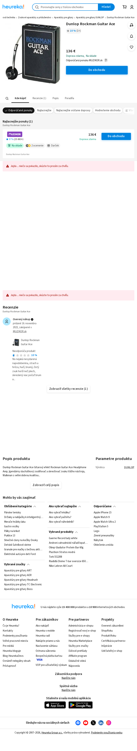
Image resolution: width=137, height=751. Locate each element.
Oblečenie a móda (103, 545)
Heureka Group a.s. (51, 733)
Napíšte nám (68, 678)
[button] (20, 98)
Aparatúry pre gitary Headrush (21, 580)
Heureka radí (43, 636)
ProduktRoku (108, 636)
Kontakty (8, 631)
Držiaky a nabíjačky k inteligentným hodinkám (23, 517)
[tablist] (47, 98)
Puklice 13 (9, 535)
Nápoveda (74, 666)
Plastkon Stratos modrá (62, 552)
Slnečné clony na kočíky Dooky (21, 540)
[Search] (7, 98)
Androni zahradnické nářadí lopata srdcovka (68, 543)
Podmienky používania (15, 636)
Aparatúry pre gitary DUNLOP (90, 17)
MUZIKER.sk (20, 331)
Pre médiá (8, 646)
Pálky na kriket (12, 531)
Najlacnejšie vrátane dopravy (73, 110)
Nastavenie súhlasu (46, 646)
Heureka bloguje (12, 651)
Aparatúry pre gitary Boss (18, 589)
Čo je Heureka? (11, 626)
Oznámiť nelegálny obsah (17, 661)
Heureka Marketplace (80, 641)
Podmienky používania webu (106, 733)
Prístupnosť (9, 666)
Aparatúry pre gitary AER (18, 575)
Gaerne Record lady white (63, 538)
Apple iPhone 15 (102, 512)
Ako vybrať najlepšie (63, 506)
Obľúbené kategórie (18, 506)
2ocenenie (37, 145)
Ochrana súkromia (45, 651)
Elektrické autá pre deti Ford (20, 554)
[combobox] (65, 7)
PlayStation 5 (101, 526)
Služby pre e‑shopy (79, 636)
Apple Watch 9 (102, 517)
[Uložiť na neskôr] (131, 47)
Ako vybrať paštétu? (60, 517)
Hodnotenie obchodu (107, 110)
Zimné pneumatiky (104, 535)
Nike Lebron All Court (61, 566)
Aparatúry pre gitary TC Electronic (23, 584)
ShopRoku (107, 631)
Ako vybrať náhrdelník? (61, 522)
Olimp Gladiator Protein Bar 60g (66, 547)
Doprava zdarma (88, 139)
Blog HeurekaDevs (13, 656)
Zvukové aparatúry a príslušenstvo (34, 17)
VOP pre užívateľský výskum (51, 665)
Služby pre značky (78, 646)
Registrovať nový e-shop (82, 631)
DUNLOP (129, 467)
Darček (55, 145)
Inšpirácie (106, 646)
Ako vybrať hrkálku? (59, 512)
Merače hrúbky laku (15, 522)
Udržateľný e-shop (111, 651)
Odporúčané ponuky (20, 110)
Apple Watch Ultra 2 (105, 522)
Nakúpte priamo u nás (48, 641)
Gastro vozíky (11, 526)
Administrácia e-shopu (80, 626)
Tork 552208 (55, 557)
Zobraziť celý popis (46, 485)
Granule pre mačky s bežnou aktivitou (23, 549)
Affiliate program (77, 656)
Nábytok (98, 540)
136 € (92, 134)
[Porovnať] (131, 25)
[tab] (20, 98)
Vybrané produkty (61, 532)
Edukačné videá (77, 661)
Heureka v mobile (45, 631)
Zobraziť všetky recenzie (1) (68, 389)
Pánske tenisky (12, 512)
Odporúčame (102, 506)
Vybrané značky (14, 564)
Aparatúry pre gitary (63, 17)
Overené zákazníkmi (112, 626)
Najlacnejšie (44, 110)
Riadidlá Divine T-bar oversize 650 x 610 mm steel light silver (68, 561)
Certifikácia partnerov (113, 641)
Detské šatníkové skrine (17, 545)
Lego (96, 531)
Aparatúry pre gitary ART (18, 570)
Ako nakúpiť (42, 626)
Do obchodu (116, 136)
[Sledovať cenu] (131, 36)
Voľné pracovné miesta (15, 641)
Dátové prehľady (77, 651)
